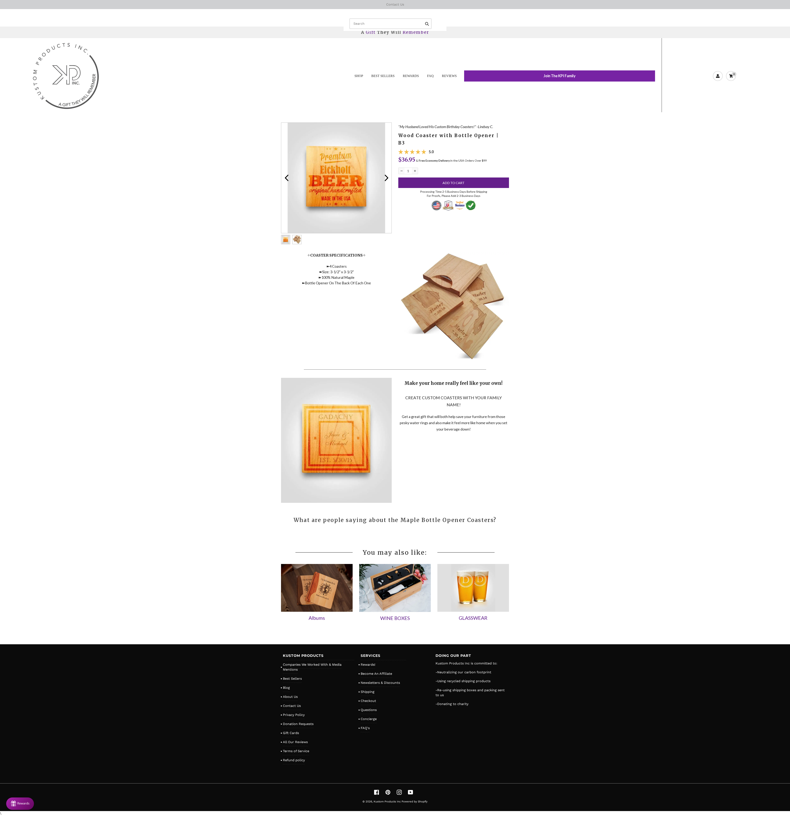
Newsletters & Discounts (380, 683)
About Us (290, 697)
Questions (369, 710)
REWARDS (411, 76)
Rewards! (368, 665)
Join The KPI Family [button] (560, 76)
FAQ (430, 76)
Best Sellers (292, 679)
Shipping (367, 692)
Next (386, 178)
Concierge (369, 719)
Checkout (368, 701)
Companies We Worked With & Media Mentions (312, 667)
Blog (286, 688)
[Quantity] (401, 171)
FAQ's (365, 728)
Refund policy (294, 760)
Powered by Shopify (415, 801)
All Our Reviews (295, 742)
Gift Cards (291, 733)
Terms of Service (296, 751)
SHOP (358, 76)
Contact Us (292, 706)
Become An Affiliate (376, 674)
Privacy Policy (294, 715)
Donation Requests (298, 724)
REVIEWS (449, 76)
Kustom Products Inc (388, 801)
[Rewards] (20, 803)
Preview (286, 178)
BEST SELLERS (383, 76)
